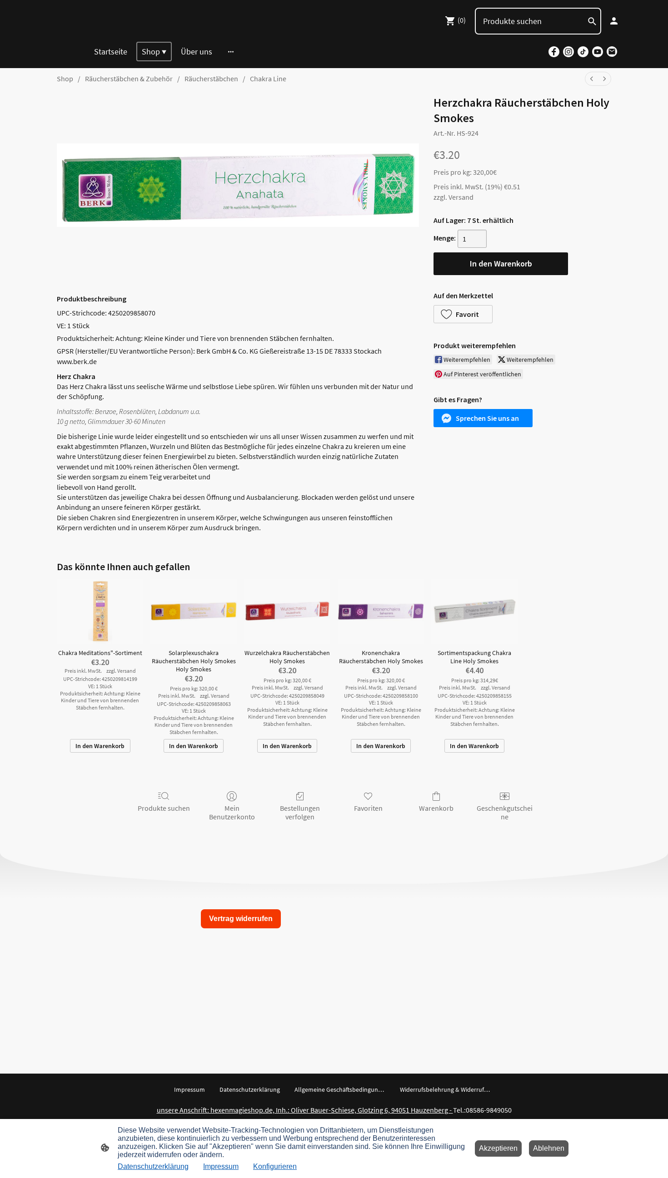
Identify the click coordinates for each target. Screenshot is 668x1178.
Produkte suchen (164, 808)
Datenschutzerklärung (153, 1166)
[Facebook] (553, 51)
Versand (461, 197)
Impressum (221, 1166)
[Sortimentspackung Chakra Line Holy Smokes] (474, 611)
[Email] (612, 51)
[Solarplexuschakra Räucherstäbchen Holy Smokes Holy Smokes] (193, 611)
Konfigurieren (275, 1166)
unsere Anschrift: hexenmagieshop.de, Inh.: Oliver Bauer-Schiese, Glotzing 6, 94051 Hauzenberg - (305, 1109)
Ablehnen (548, 1148)
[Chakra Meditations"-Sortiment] (100, 611)
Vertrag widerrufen (241, 918)
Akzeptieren (498, 1148)
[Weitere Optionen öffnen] (230, 51)
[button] (463, 314)
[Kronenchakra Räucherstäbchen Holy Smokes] (381, 611)
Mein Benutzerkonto (232, 812)
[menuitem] (591, 78)
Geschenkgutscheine (505, 812)
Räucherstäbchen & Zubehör (129, 78)
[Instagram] (568, 51)
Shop (65, 78)
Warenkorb (436, 808)
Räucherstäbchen (211, 78)
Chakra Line (268, 78)
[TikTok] (583, 51)
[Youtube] (597, 51)
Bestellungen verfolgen (300, 812)
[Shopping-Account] (613, 20)
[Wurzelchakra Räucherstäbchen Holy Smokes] (287, 611)
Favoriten (368, 808)
